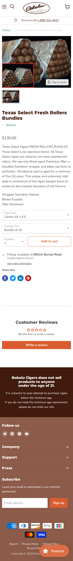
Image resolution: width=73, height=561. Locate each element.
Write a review (37, 345)
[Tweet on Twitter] (13, 278)
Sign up (58, 503)
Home (6, 30)
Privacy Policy (30, 544)
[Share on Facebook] (5, 278)
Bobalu (11, 125)
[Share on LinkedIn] (20, 278)
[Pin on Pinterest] (28, 278)
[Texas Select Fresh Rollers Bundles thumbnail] (10, 96)
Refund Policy (51, 544)
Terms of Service (36, 548)
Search (14, 544)
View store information (19, 263)
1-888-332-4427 (48, 20)
